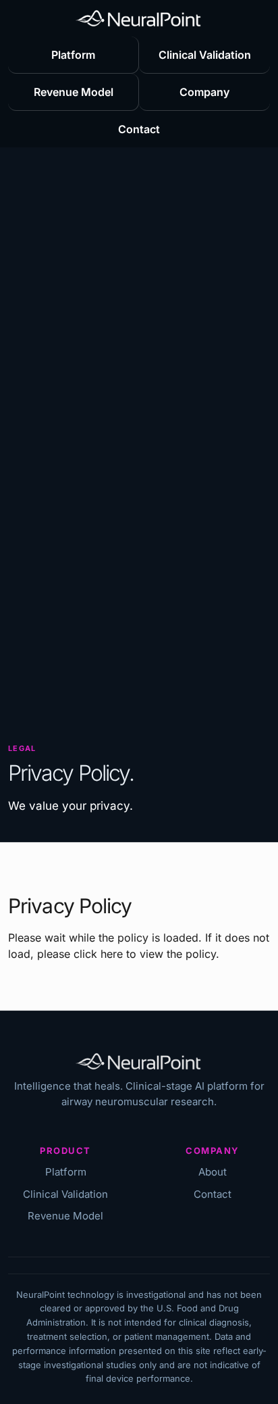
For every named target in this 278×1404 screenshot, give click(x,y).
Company (204, 92)
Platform (73, 55)
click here (98, 954)
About (212, 1171)
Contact (139, 129)
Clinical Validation (205, 55)
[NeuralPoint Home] (139, 18)
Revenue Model (73, 92)
